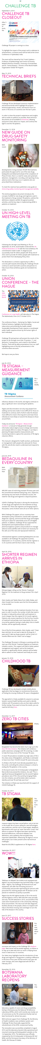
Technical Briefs (19, 76)
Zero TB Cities (15, 719)
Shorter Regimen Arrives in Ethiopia (19, 558)
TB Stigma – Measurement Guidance (16, 370)
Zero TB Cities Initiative (9, 749)
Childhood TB (16, 661)
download (25, 119)
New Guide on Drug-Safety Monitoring (16, 136)
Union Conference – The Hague (20, 282)
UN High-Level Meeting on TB (16, 214)
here (15, 707)
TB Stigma (11, 794)
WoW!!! (8, 853)
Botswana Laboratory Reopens (14, 976)
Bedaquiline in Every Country (17, 460)
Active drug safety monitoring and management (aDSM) (20, 189)
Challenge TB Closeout (15, 15)
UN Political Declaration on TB (19, 248)
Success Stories (18, 918)
